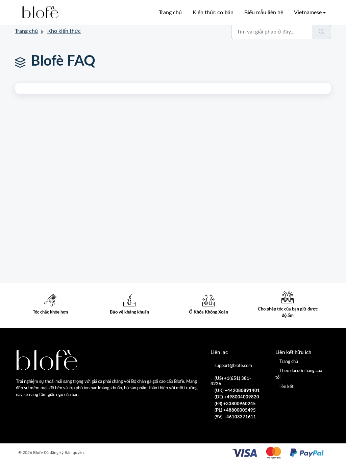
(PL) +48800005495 (235, 410)
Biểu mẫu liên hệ (263, 12)
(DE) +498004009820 (237, 397)
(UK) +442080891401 (237, 391)
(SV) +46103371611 (235, 417)
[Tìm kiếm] (321, 31)
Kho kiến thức (64, 31)
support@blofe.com (233, 366)
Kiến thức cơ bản (213, 12)
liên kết (286, 387)
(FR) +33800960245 (235, 404)
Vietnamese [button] (308, 12)
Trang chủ (26, 31)
